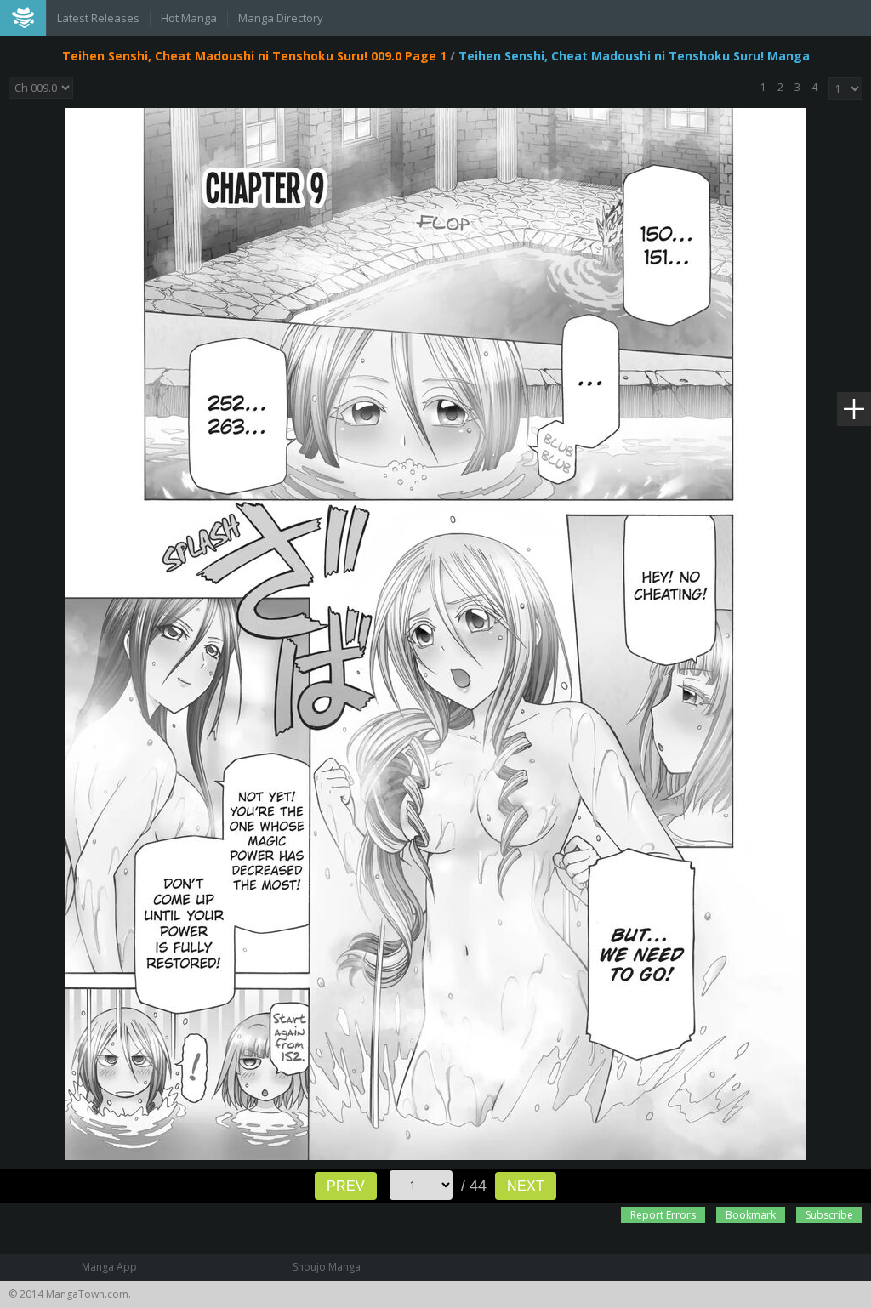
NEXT (525, 1186)
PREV (346, 1186)
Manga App (109, 1267)
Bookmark (751, 1215)
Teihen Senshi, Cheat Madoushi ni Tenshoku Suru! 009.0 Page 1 (254, 56)
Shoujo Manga (327, 1267)
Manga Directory (280, 18)
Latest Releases (98, 18)
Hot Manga (189, 18)
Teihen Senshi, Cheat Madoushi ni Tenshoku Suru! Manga (634, 56)
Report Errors (663, 1215)
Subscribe (829, 1215)
